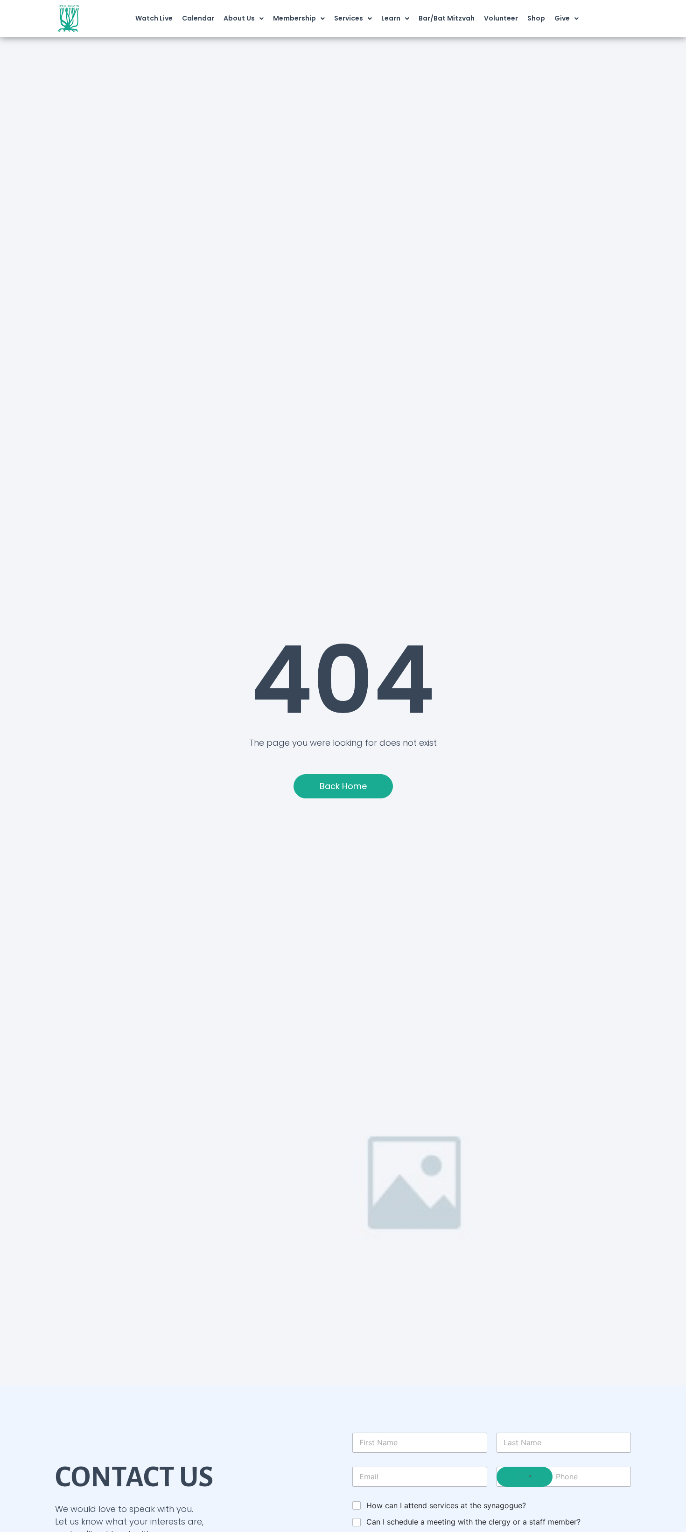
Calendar (198, 18)
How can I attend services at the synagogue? (446, 1505)
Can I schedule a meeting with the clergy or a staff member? (473, 1521)
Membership (294, 18)
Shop (536, 18)
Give (562, 18)
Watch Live (154, 18)
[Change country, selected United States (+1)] (525, 1477)
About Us (239, 18)
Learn (390, 18)
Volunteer (501, 18)
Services (348, 18)
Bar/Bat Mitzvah (447, 18)
